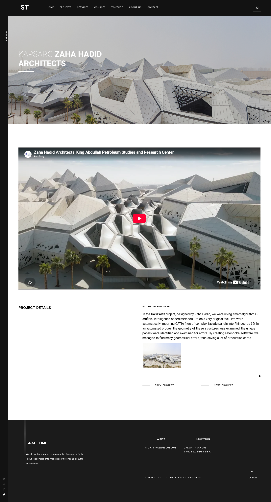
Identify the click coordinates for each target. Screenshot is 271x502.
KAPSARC (6, 35)
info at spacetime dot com (160, 447)
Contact (153, 7)
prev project (164, 385)
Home (50, 7)
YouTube (117, 7)
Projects (65, 7)
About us (135, 7)
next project (223, 385)
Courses (99, 7)
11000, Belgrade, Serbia (197, 451)
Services (82, 7)
